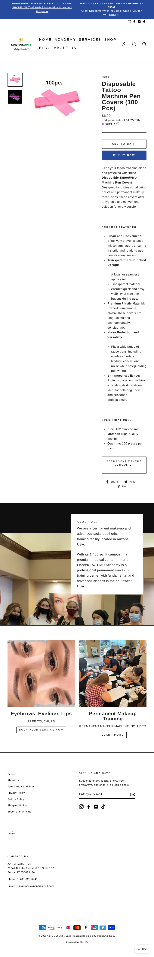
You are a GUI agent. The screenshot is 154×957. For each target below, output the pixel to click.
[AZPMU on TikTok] (103, 806)
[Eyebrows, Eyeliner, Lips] (41, 673)
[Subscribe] (132, 794)
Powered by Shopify (77, 942)
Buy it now (124, 155)
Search (12, 774)
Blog (45, 48)
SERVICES (90, 39)
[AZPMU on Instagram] (81, 806)
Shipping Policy (17, 805)
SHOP (110, 39)
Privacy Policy (16, 792)
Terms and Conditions (21, 786)
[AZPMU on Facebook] (88, 806)
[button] (124, 122)
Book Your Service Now (41, 729)
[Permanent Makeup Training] (112, 673)
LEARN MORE (113, 735)
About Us (65, 48)
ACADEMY (65, 39)
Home (45, 39)
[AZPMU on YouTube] (96, 806)
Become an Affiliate (20, 811)
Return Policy (16, 799)
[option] (42, 8)
